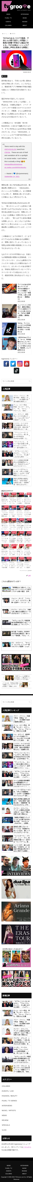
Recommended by (23, 570)
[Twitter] (13, 364)
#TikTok (7, 152)
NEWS (5, 76)
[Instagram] (20, 364)
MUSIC (24, 1168)
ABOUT (24, 1173)
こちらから (27, 1147)
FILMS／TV (8, 1168)
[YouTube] (27, 364)
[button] (29, 381)
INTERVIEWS (24, 1165)
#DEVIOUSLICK (10, 149)
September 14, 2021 (11, 176)
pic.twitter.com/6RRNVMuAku (15, 167)
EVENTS (8, 1171)
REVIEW (24, 1171)
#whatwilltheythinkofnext (13, 164)
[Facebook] (6, 364)
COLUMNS (8, 1173)
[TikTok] (16, 371)
